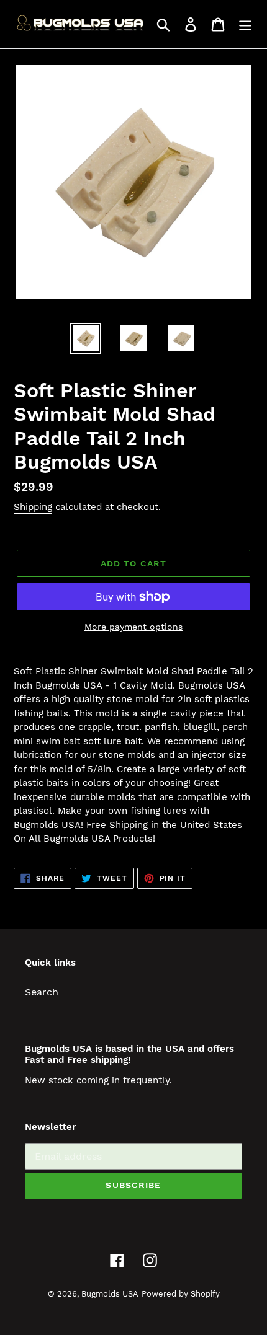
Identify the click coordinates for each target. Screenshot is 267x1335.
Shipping (33, 507)
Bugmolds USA (109, 1293)
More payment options (133, 627)
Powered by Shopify (181, 1293)
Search (41, 992)
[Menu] (245, 24)
